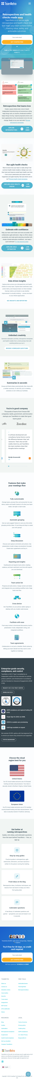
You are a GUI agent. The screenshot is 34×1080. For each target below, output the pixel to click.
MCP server (4, 1005)
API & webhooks (5, 1008)
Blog (2, 1022)
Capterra (18, 942)
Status (3, 1012)
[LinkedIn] (2, 1061)
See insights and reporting (17, 301)
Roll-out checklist (5, 1041)
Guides (3, 1025)
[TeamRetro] (8, 3)
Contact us (4, 986)
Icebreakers (4, 1028)
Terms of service (22, 1022)
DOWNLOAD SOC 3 (8, 692)
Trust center (4, 999)
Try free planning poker (21, 241)
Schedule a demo (5, 989)
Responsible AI (22, 1038)
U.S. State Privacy (23, 1034)
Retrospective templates (7, 1031)
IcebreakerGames (23, 983)
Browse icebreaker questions (17, 348)
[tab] (7, 466)
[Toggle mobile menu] (30, 3)
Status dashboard (9, 739)
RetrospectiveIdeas (23, 989)
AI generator (4, 1034)
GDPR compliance (23, 1031)
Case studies (4, 993)
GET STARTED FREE (17, 42)
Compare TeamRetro (6, 1044)
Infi (7, 459)
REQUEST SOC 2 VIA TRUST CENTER (13, 688)
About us (3, 983)
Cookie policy (21, 1028)
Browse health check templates (18, 179)
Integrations (4, 1002)
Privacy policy (22, 1025)
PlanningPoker (22, 986)
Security (3, 996)
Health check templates (7, 1038)
